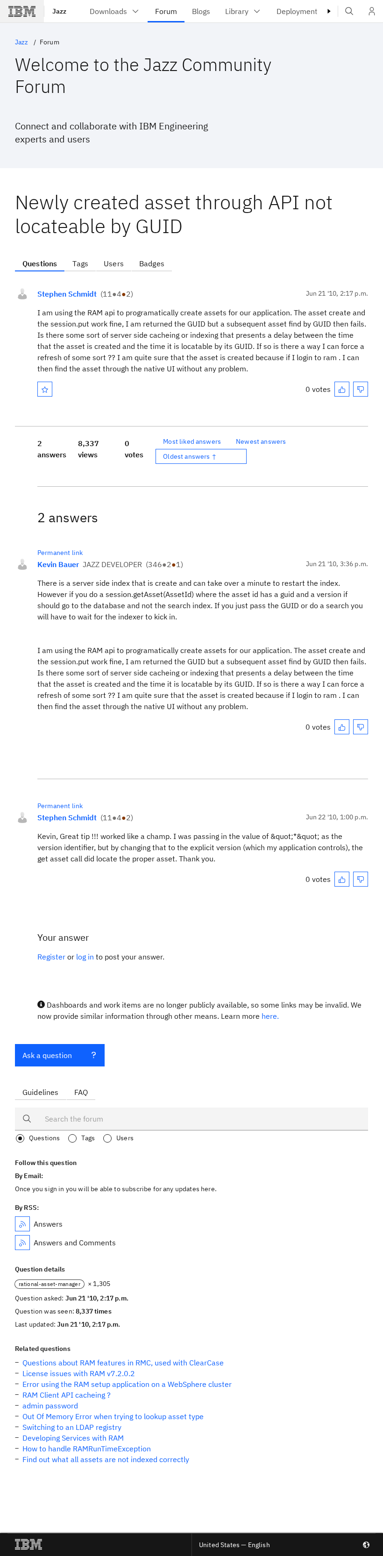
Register (51, 956)
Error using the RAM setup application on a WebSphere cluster (127, 1384)
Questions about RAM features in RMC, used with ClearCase (123, 1362)
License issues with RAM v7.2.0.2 (78, 1373)
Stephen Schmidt (67, 293)
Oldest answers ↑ (190, 456)
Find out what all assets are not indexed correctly (105, 1459)
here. (270, 1016)
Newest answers (261, 441)
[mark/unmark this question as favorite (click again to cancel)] (44, 389)
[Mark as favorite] (44, 389)
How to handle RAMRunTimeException (86, 1448)
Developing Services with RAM (73, 1437)
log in (85, 956)
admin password (50, 1405)
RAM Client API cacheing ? (66, 1395)
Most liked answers (192, 441)
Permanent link (60, 552)
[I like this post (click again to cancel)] (341, 389)
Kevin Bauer (58, 564)
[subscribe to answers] (22, 1223)
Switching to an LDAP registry (71, 1427)
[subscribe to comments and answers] (22, 1242)
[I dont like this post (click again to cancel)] (360, 389)
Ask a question (47, 1055)
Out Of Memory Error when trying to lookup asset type (113, 1416)
